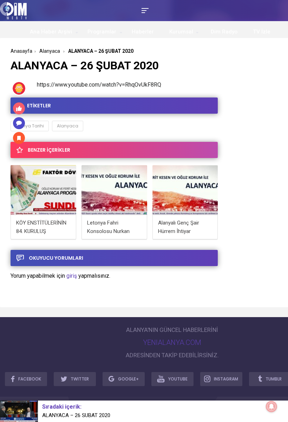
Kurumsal (181, 32)
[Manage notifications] (271, 406)
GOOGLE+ (128, 379)
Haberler (143, 32)
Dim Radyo (224, 32)
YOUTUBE (178, 379)
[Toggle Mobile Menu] (144, 10)
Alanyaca (67, 126)
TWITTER (80, 379)
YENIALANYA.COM (172, 342)
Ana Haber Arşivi (51, 32)
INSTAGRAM (226, 379)
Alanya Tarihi (29, 126)
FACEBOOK (29, 379)
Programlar (101, 32)
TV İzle (261, 32)
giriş (71, 275)
